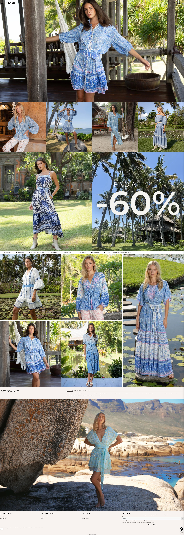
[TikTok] (101, 276)
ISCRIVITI (99, 270)
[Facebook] (96, 276)
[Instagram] (98, 276)
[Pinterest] (99, 276)
